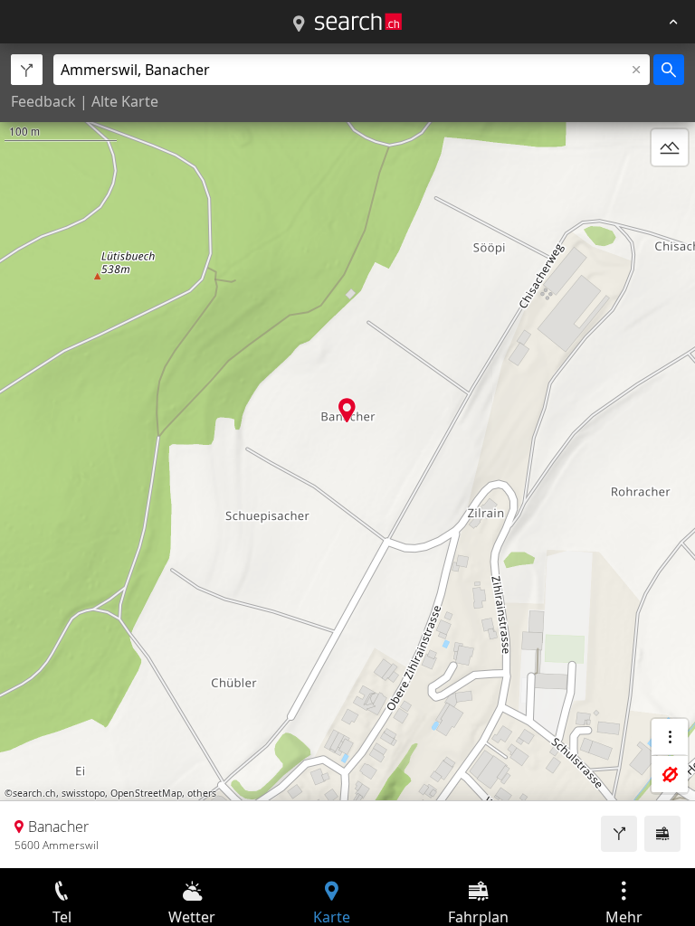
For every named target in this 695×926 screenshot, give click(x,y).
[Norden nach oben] (670, 191)
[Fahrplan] (662, 834)
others (201, 793)
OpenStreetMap (146, 793)
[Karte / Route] (298, 24)
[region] (347, 455)
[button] (347, 410)
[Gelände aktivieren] (670, 147)
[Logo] (358, 22)
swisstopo (83, 793)
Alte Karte (124, 101)
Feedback (43, 101)
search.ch (34, 793)
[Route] (619, 834)
